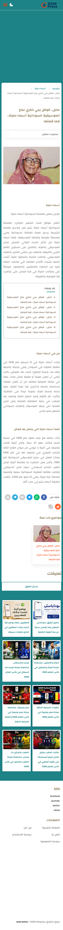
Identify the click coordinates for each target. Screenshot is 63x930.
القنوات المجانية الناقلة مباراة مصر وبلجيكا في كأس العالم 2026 (48, 712)
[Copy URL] (50, 506)
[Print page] (7, 497)
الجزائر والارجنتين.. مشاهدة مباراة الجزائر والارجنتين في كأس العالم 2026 (46, 667)
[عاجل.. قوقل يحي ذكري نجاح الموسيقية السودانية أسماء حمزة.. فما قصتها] (46, 533)
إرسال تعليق (31, 586)
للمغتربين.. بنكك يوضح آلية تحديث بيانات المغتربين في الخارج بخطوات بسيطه (16, 627)
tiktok (57, 810)
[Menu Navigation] (5, 5)
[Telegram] (15, 497)
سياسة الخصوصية (50, 841)
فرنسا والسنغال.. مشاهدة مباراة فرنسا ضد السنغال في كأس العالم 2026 (17, 670)
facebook (55, 796)
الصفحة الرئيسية (51, 827)
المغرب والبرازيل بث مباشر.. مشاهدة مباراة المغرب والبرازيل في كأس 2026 (17, 759)
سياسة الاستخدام (22, 834)
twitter (56, 805)
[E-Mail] (22, 497)
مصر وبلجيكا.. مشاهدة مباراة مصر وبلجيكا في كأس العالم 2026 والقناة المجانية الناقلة (17, 715)
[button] (11, 5)
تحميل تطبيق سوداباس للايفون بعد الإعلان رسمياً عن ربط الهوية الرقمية (47, 627)
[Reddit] (57, 506)
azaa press (22, 922)
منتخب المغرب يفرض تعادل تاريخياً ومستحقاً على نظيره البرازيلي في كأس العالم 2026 (48, 759)
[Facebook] (44, 497)
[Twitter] (29, 497)
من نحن (28, 827)
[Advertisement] (31, 49)
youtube (55, 801)
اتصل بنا (56, 834)
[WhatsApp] (36, 497)
